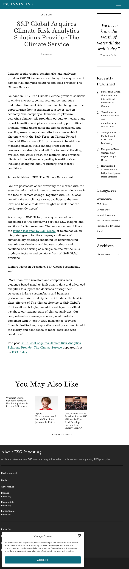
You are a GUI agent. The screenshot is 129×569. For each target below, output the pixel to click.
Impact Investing (106, 215)
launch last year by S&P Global (34, 231)
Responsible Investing (108, 225)
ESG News (46, 15)
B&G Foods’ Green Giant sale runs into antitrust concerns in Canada (111, 99)
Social (100, 231)
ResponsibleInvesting (7, 504)
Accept (43, 560)
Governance (103, 209)
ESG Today (19, 352)
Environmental (104, 198)
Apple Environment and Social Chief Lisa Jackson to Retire (45, 418)
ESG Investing (17, 4)
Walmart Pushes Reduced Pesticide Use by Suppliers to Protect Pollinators (17, 402)
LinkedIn (6, 529)
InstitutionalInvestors (7, 512)
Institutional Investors (109, 220)
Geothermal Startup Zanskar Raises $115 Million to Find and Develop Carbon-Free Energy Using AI (76, 420)
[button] (79, 536)
